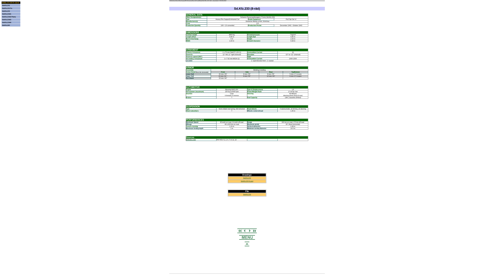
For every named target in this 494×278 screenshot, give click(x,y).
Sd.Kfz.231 (6, 5)
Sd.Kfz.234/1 (6, 14)
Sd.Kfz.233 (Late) (247, 181)
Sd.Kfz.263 (6, 25)
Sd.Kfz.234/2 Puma (9, 17)
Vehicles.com (191, 140)
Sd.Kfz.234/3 (6, 20)
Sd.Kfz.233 (247, 178)
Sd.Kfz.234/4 (6, 22)
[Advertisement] (247, 157)
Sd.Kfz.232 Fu (7, 8)
